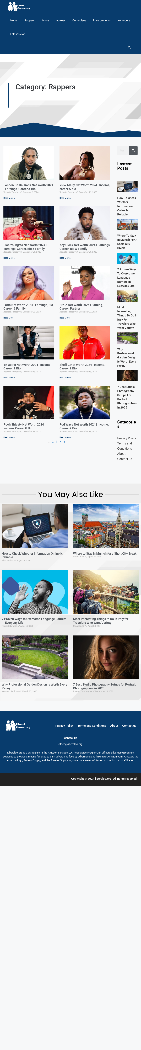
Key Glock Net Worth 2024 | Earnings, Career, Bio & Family (84, 247)
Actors (45, 20)
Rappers (29, 20)
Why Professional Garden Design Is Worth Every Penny (126, 357)
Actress (61, 20)
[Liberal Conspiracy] (18, 7)
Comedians (79, 20)
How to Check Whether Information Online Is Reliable (126, 206)
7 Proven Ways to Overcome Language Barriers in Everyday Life (127, 278)
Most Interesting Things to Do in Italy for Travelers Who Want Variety (100, 620)
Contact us (124, 459)
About (121, 453)
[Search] (133, 150)
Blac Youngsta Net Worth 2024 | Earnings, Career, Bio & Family (25, 247)
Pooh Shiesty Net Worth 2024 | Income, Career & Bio (24, 426)
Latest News (17, 34)
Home (14, 20)
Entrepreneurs (102, 20)
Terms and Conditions (124, 446)
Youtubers (124, 20)
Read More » (9, 198)
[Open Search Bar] (129, 47)
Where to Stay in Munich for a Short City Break (105, 553)
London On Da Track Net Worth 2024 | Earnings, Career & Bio (28, 187)
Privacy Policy (126, 438)
